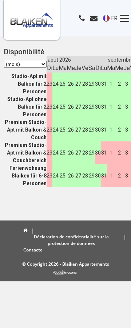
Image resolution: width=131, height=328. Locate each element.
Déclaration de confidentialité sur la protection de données (71, 240)
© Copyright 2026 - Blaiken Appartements (65, 264)
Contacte (33, 250)
